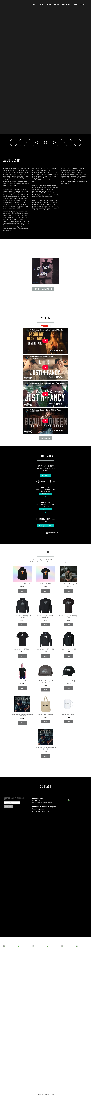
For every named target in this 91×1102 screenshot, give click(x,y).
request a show (46, 526)
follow (46, 475)
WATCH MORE (45, 438)
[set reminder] (45, 497)
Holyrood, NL (45, 491)
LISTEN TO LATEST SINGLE (43, 289)
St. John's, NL (45, 506)
